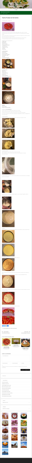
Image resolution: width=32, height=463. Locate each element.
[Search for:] (16, 375)
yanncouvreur (15, 328)
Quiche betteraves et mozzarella (6, 394)
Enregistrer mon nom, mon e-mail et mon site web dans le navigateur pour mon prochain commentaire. (14, 367)
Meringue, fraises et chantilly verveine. (25, 348)
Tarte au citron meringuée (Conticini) (16, 345)
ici (18, 32)
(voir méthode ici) (8, 109)
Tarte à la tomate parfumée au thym (6, 347)
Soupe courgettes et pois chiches (6, 391)
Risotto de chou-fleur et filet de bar (6, 388)
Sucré (9, 20)
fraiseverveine (7, 328)
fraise (4, 328)
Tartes (11, 20)
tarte (9, 328)
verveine (12, 328)
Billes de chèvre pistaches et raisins (6, 386)
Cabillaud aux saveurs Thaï (5, 383)
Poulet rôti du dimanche (5, 382)
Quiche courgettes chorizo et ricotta (6, 385)
